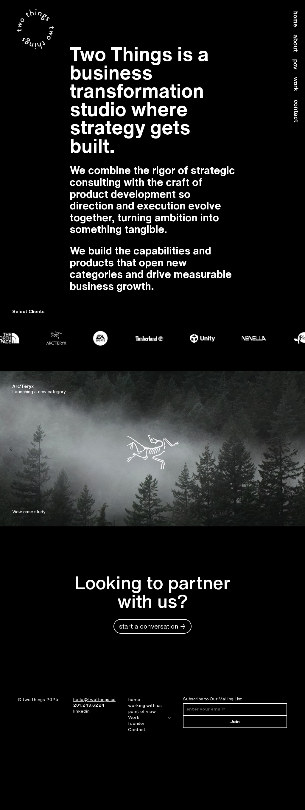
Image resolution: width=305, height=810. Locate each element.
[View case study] (26, 511)
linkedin (81, 711)
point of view (142, 711)
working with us (145, 705)
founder (136, 723)
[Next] (294, 448)
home (134, 699)
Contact (136, 730)
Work (133, 717)
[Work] (169, 718)
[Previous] (10, 448)
